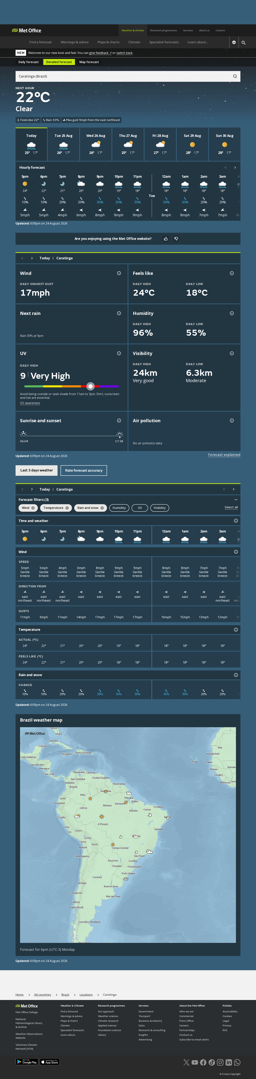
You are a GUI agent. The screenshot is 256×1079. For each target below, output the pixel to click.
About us (204, 30)
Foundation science (109, 1030)
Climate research (108, 1020)
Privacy (227, 1025)
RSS (225, 1030)
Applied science (107, 1025)
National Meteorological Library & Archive (29, 1023)
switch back (124, 53)
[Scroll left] (225, 167)
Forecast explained (224, 454)
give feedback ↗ (100, 53)
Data (142, 1025)
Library (102, 1034)
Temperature (51, 508)
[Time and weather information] (235, 520)
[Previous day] (22, 258)
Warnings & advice (75, 42)
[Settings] (234, 42)
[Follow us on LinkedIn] (228, 1062)
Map (89, 62)
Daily (29, 62)
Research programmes (163, 30)
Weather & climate (133, 30)
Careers (220, 30)
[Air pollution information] (231, 420)
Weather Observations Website (29, 1035)
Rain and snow (86, 508)
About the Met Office (192, 1005)
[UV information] (118, 353)
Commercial (186, 1016)
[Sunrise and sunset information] (118, 420)
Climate (134, 42)
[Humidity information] (231, 313)
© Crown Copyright (230, 1074)
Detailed (59, 62)
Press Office (186, 1020)
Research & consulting (152, 1030)
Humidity (119, 508)
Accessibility (230, 1011)
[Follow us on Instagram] (220, 1062)
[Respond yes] (165, 238)
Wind (24, 508)
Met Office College (27, 1012)
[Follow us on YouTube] (195, 1062)
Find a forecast (40, 42)
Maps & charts (108, 42)
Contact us (185, 1034)
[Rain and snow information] (235, 674)
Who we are (186, 1011)
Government (146, 1011)
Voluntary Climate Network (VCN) (26, 1046)
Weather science (108, 1016)
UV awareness (30, 403)
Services (188, 30)
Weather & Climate (72, 1005)
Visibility (160, 508)
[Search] (233, 75)
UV (140, 508)
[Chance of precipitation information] (118, 313)
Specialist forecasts (164, 42)
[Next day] (32, 258)
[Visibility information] (231, 353)
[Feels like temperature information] (231, 273)
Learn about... (198, 42)
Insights (143, 1034)
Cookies (227, 1016)
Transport (144, 1016)
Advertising (145, 1039)
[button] (105, 791)
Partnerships (187, 1030)
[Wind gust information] (118, 273)
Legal (226, 1020)
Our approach (106, 1011)
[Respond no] (176, 238)
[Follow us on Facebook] (203, 1062)
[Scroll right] (235, 167)
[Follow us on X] (186, 1062)
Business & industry (150, 1020)
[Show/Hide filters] (236, 499)
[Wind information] (235, 551)
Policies (227, 1005)
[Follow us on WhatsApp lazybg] (237, 1062)
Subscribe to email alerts (194, 1039)
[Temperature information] (235, 629)
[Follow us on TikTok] (211, 1062)
